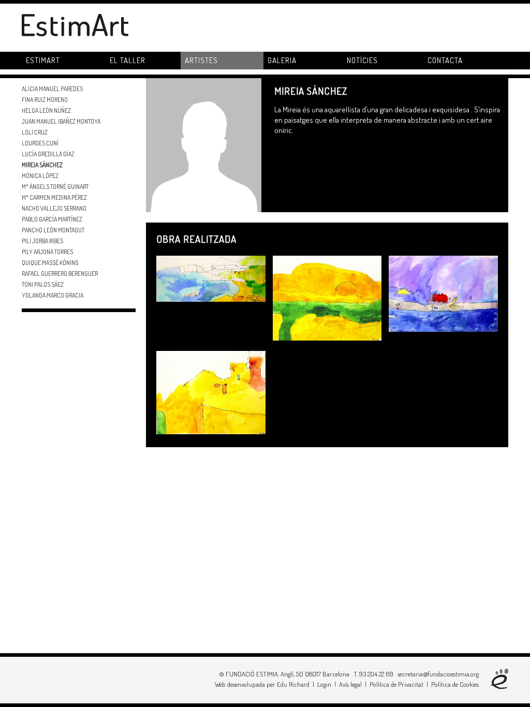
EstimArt (43, 60)
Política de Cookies (455, 684)
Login (324, 684)
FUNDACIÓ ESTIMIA (252, 674)
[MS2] (443, 293)
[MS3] (327, 297)
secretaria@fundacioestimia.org (438, 674)
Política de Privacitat (396, 684)
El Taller (127, 60)
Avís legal (350, 684)
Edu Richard (293, 684)
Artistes (201, 60)
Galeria (282, 60)
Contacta (445, 60)
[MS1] (211, 391)
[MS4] (211, 278)
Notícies (362, 60)
